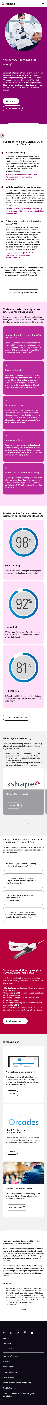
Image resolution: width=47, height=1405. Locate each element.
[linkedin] (18, 1333)
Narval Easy (36, 190)
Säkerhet (7, 1361)
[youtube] (32, 1333)
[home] (8, 3)
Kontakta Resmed (10, 1356)
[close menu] (43, 3)
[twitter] (11, 1333)
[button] (11, 101)
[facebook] (4, 1333)
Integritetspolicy (10, 1372)
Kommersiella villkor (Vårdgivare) (17, 1382)
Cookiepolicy (8, 1377)
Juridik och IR (8, 1367)
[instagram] (25, 1333)
